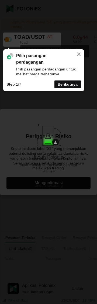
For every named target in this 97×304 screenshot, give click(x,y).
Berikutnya (68, 84)
